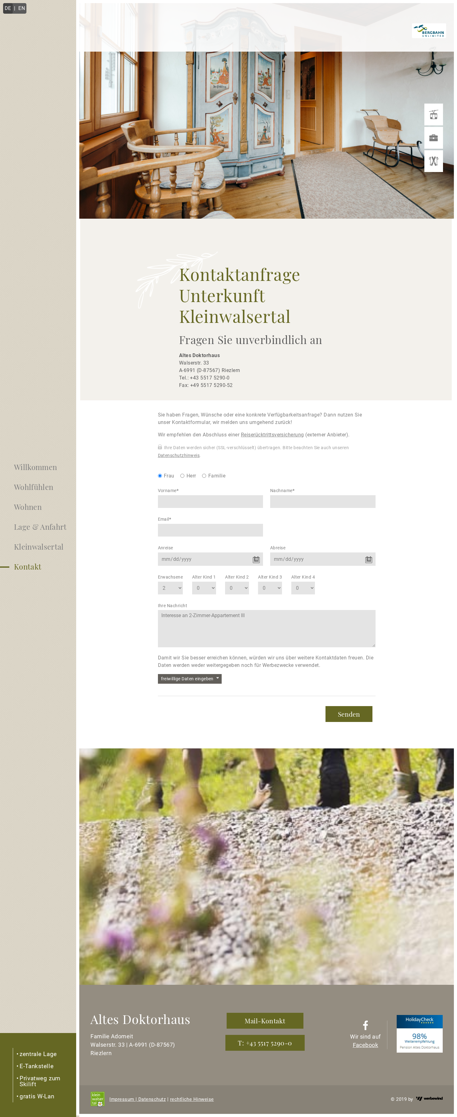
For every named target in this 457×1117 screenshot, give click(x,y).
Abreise (277, 547)
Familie (216, 476)
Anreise (165, 547)
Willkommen (35, 467)
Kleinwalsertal (38, 547)
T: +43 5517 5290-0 (265, 1042)
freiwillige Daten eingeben (187, 678)
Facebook (365, 1045)
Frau (169, 476)
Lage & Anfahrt (40, 527)
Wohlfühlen (33, 487)
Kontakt (27, 566)
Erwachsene (170, 577)
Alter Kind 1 (204, 577)
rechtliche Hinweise (192, 1099)
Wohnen (28, 507)
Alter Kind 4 (303, 577)
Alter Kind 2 (237, 577)
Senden (349, 714)
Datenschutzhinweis (179, 455)
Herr (191, 476)
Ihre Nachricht (172, 605)
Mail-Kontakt (265, 1020)
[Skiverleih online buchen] (433, 161)
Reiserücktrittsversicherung (272, 435)
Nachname (282, 490)
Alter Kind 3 (270, 577)
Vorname (168, 490)
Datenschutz (152, 1099)
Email (164, 519)
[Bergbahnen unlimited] (433, 114)
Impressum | (123, 1099)
